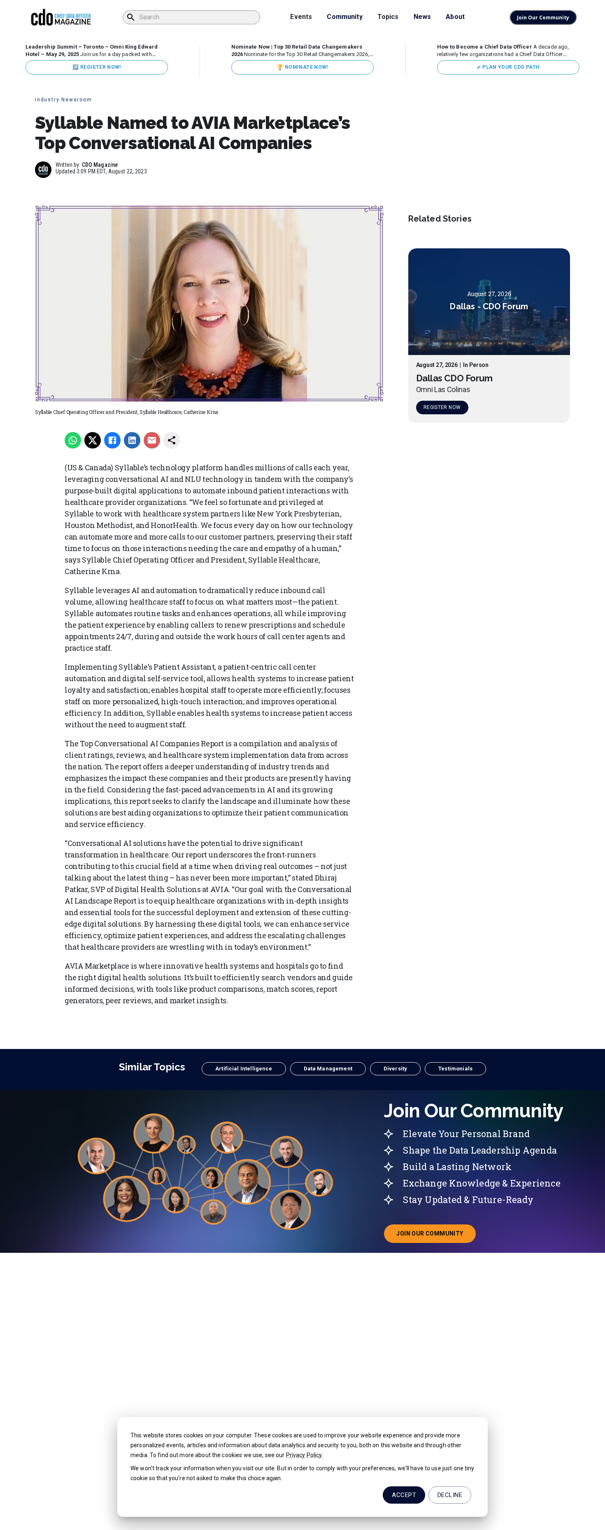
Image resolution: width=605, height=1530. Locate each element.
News (422, 17)
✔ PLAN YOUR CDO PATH (508, 67)
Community (344, 17)
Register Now (442, 408)
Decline (449, 1495)
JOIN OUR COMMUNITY (435, 1236)
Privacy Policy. (304, 1455)
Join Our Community (543, 17)
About (455, 17)
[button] (244, 1068)
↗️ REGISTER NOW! (96, 67)
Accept (404, 1495)
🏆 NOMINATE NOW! (302, 67)
